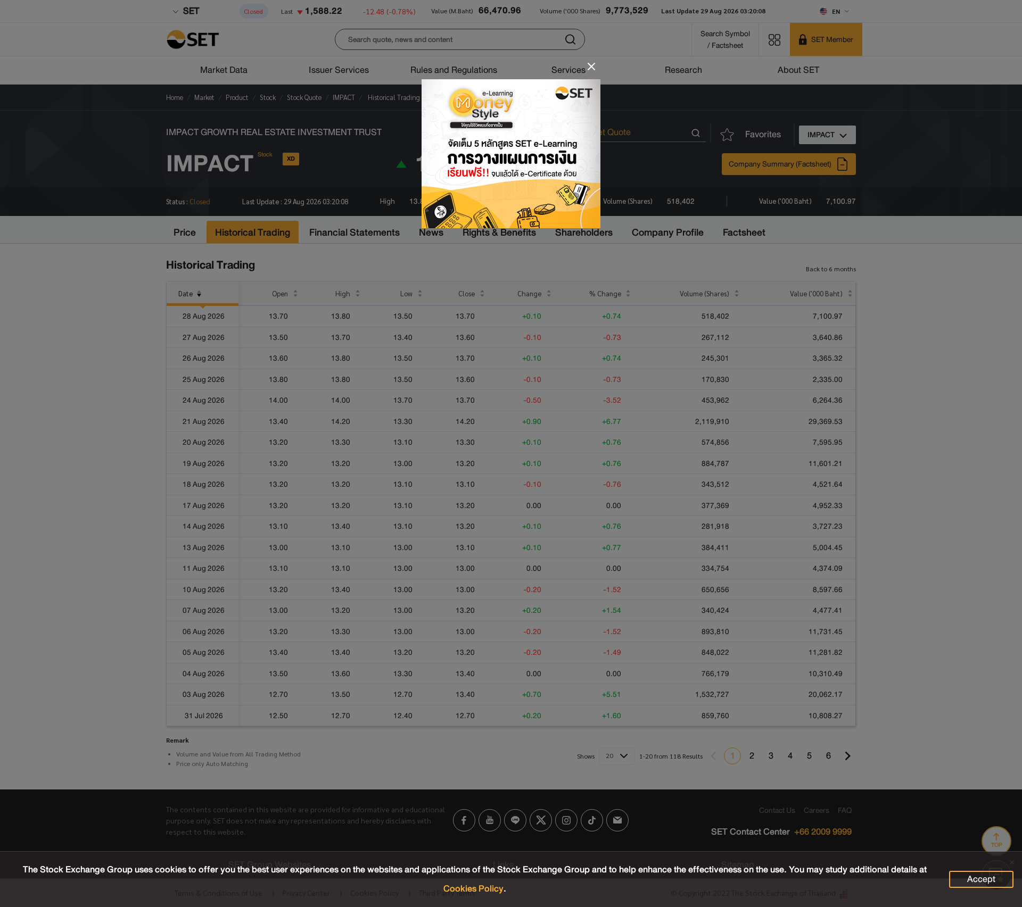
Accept (981, 879)
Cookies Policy (473, 888)
